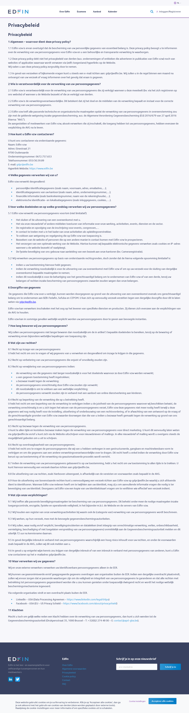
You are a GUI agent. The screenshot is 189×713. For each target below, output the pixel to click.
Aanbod (97, 11)
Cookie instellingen (137, 701)
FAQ (64, 683)
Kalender (112, 11)
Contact (66, 680)
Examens (81, 11)
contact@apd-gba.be (126, 620)
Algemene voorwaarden (74, 668)
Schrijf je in (170, 666)
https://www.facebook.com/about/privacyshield (90, 603)
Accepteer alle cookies (162, 701)
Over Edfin (64, 11)
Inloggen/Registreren (170, 11)
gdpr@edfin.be (25, 164)
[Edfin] (18, 12)
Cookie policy (69, 676)
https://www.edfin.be (41, 168)
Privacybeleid (69, 672)
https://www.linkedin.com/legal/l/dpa (88, 599)
